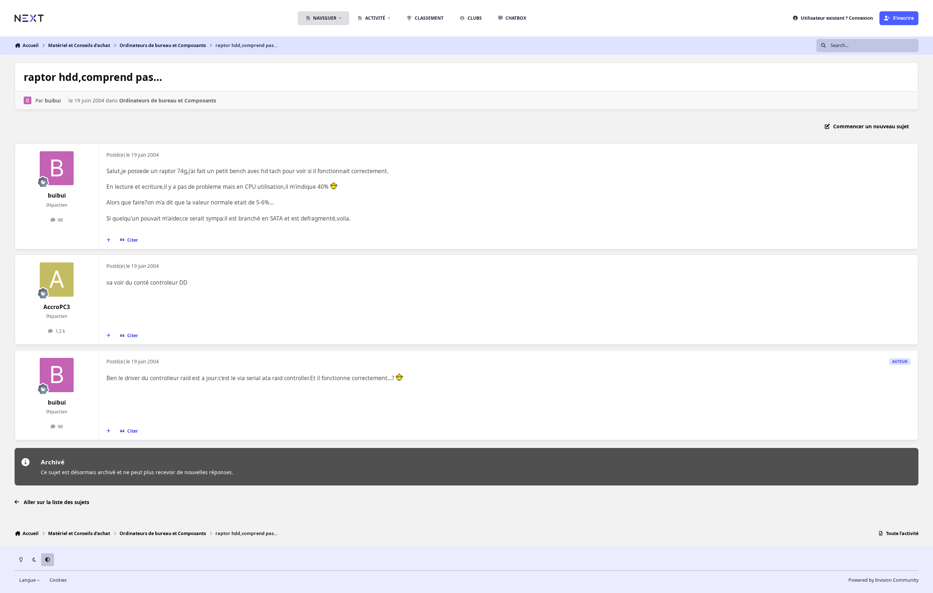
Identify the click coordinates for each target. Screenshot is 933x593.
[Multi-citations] (109, 240)
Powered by (883, 580)
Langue (28, 580)
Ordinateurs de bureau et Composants (167, 100)
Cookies (58, 580)
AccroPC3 (56, 307)
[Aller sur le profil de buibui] (27, 100)
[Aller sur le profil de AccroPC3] (57, 279)
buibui (53, 100)
